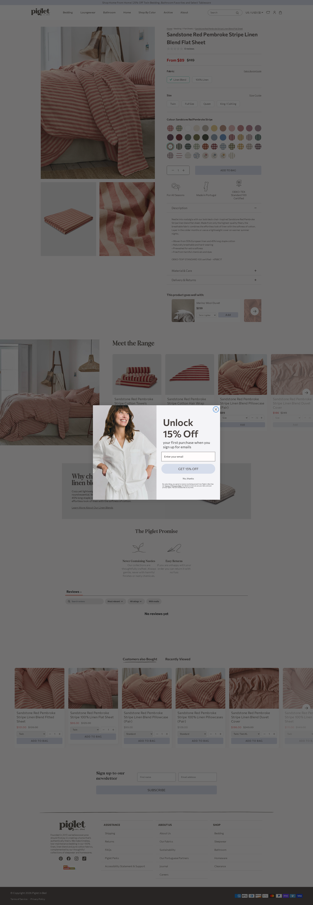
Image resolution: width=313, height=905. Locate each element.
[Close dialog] (216, 409)
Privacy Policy (177, 486)
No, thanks (188, 478)
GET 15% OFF (188, 469)
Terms (167, 486)
